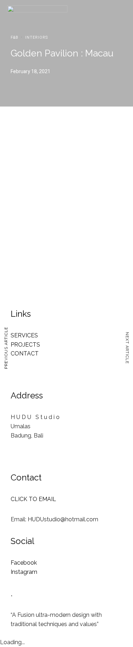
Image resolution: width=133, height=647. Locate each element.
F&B (14, 37)
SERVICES (24, 335)
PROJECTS (25, 344)
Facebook (24, 562)
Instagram (24, 572)
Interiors (36, 37)
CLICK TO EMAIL (33, 499)
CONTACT (25, 353)
